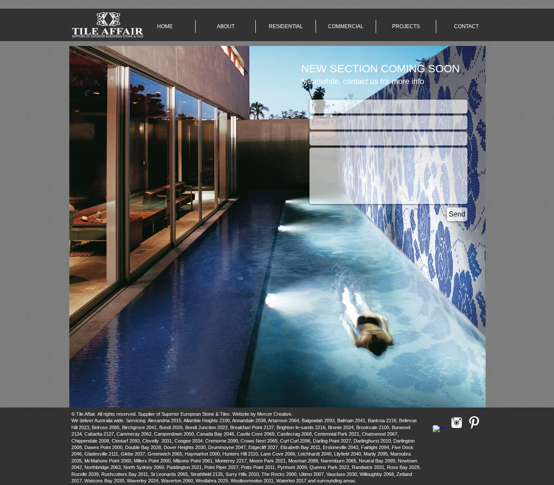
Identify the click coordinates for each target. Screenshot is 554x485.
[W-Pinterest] (473, 422)
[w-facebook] (439, 431)
